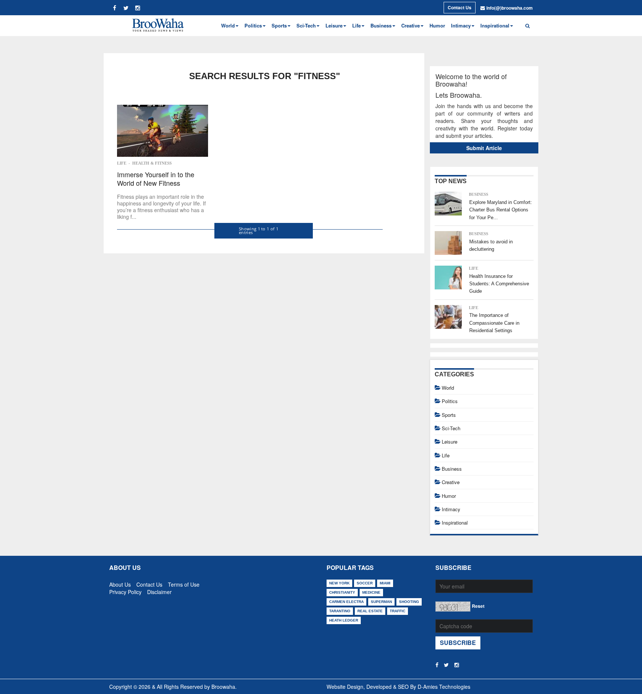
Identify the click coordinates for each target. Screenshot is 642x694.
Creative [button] (410, 25)
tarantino (339, 611)
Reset (478, 606)
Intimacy (451, 509)
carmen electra (346, 602)
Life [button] (356, 25)
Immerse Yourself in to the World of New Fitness (155, 179)
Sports (449, 414)
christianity (342, 592)
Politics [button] (253, 25)
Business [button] (381, 25)
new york (339, 583)
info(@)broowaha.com (509, 7)
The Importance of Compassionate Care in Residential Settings (494, 322)
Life (121, 163)
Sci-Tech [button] (306, 25)
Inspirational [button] (494, 25)
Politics (450, 401)
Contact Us (459, 7)
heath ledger (343, 620)
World (448, 387)
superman (381, 602)
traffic (397, 611)
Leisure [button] (334, 25)
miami (385, 583)
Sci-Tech (451, 428)
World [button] (228, 25)
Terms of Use (184, 583)
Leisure (449, 441)
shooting (409, 602)
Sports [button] (279, 25)
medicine (371, 592)
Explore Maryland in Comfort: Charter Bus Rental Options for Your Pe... (500, 210)
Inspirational (455, 522)
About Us (120, 583)
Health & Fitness (152, 163)
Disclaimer (159, 590)
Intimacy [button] (461, 25)
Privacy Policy (125, 590)
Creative (451, 482)
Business (478, 194)
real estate (370, 611)
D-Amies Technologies (444, 686)
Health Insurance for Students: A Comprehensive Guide (499, 283)
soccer (365, 583)
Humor (437, 25)
